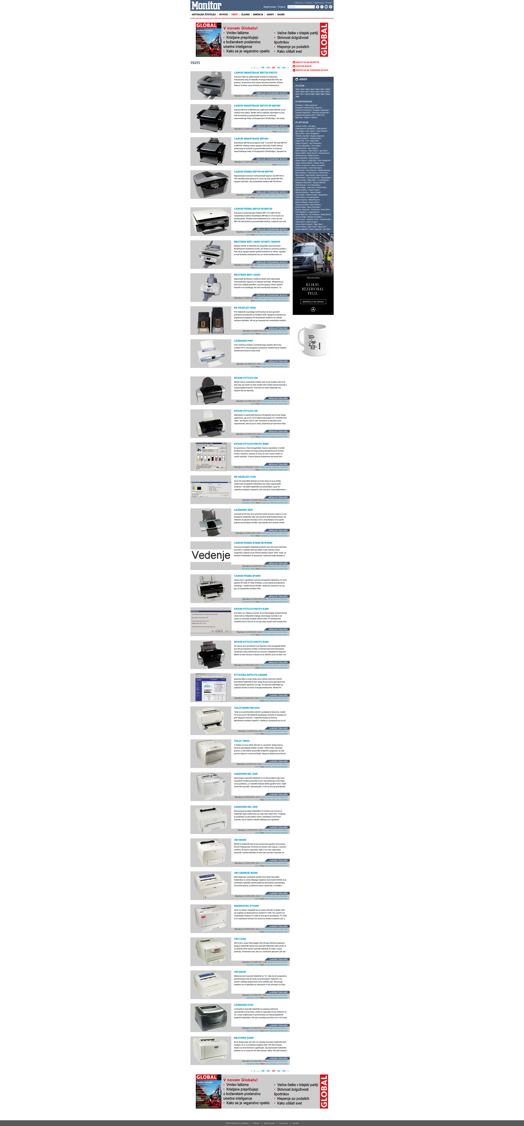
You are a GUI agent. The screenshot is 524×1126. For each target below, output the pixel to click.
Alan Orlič (311, 187)
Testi (234, 14)
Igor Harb (323, 150)
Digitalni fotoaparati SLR (305, 115)
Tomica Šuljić (300, 217)
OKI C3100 (240, 938)
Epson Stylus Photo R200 (251, 641)
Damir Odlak (300, 187)
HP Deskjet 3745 (245, 476)
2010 (307, 94)
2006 (328, 94)
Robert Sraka (300, 207)
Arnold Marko (268, 764)
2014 (322, 92)
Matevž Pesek (311, 195)
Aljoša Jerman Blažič (303, 163)
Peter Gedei (315, 146)
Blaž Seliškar (315, 204)
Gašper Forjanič (301, 143)
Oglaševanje (319, 3)
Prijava (281, 6)
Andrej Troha (325, 219)
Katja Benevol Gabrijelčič (305, 128)
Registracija (270, 6)
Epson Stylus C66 (246, 377)
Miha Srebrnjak (313, 207)
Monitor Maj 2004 (280, 96)
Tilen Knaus (313, 173)
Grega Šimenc (313, 212)
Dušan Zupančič (301, 229)
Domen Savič (313, 202)
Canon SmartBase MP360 (251, 138)
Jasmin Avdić (300, 126)
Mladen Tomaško (314, 217)
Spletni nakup (304, 66)
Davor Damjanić (312, 133)
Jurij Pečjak (300, 195)
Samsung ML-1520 (246, 806)
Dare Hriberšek (301, 158)
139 (268, 67)
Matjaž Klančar (265, 96)
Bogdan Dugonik (317, 136)
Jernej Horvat (323, 153)
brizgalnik (268, 197)
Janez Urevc (300, 222)
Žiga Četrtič (299, 133)
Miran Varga (312, 222)
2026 (297, 89)
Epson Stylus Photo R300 (251, 608)
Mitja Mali (312, 180)
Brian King (299, 170)
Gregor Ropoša (301, 200)
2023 (312, 89)
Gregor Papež (314, 190)
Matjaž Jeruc (319, 163)
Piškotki (309, 3)
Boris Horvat (312, 153)
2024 (307, 89)
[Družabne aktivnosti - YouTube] (326, 6)
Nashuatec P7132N (246, 905)
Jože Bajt (311, 126)
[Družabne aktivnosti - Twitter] (321, 6)
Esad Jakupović (324, 160)
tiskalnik (259, 197)
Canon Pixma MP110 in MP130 (253, 208)
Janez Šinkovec (301, 214)
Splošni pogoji (269, 1123)
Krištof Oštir (321, 187)
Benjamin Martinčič (303, 182)
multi (274, 197)
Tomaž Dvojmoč (301, 138)
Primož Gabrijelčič (302, 146)
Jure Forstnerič (315, 143)
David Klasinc (300, 173)
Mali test (298, 117)
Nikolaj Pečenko (301, 192)
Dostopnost (283, 1123)
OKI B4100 (240, 971)
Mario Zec (322, 227)
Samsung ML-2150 (246, 773)
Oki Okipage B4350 (246, 872)
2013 (328, 92)
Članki (245, 14)
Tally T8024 (241, 740)
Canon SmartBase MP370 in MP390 (257, 105)
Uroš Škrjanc (314, 214)
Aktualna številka (204, 14)
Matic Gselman (301, 150)
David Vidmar (300, 227)
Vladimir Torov (312, 219)
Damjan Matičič (319, 182)
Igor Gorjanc (312, 148)
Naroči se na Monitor (307, 62)
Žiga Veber (318, 224)
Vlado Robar (300, 197)
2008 (317, 94)
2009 (312, 94)
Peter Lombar (300, 180)
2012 (297, 94)
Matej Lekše (325, 177)
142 (283, 67)
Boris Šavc (325, 209)
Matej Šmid (325, 214)
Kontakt (329, 3)
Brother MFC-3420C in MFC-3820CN (257, 241)
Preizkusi (299, 105)
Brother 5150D (244, 1037)
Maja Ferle (314, 141)
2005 (297, 96)
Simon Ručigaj (301, 202)
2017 (307, 92)
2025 (302, 89)
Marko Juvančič (317, 165)
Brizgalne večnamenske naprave (272, 93)
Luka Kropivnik (313, 177)
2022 (317, 89)
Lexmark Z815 (243, 509)
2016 (312, 92)
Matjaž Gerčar (300, 148)
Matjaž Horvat (300, 155)
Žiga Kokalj (310, 175)
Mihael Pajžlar (301, 190)
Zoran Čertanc (321, 131)
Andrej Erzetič (315, 138)
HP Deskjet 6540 (245, 307)
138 (262, 67)
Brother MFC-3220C (247, 274)
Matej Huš (312, 160)
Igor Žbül (326, 229)
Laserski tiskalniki (279, 695)
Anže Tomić (300, 219)
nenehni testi (282, 98)
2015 (317, 92)
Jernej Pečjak (315, 192)
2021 (322, 89)
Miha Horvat (313, 155)
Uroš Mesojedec (314, 185)
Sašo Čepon (310, 131)
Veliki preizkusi (310, 105)
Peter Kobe (323, 173)
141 (278, 67)
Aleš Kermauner (315, 168)
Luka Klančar (311, 170)
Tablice (306, 117)
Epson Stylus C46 (246, 410)
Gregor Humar (300, 160)
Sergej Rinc (323, 195)
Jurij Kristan (300, 177)
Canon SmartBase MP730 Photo (255, 72)
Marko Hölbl (300, 153)
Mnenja (258, 14)
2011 (302, 94)
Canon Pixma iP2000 (247, 575)
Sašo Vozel (312, 227)
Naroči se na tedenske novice (312, 70)
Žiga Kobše (299, 175)
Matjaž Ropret (313, 200)
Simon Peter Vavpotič (303, 224)
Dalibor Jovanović (302, 165)
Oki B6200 (240, 839)
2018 (302, 92)
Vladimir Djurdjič (302, 136)
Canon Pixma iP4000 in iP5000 (253, 542)
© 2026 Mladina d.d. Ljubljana (236, 1123)
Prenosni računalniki (320, 112)
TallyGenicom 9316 (247, 707)
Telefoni (314, 117)
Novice (223, 14)
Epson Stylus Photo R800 (251, 443)
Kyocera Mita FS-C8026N (250, 674)
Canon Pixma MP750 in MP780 (253, 171)
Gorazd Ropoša (312, 197)
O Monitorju (298, 3)
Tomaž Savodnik (302, 204)
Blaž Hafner (313, 150)
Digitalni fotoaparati (303, 110)
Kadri (281, 14)
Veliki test (320, 115)
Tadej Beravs (321, 128)
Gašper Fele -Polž (302, 141)
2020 (328, 89)
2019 (297, 92)
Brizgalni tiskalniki (278, 328)
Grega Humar (314, 158)
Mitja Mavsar (300, 185)
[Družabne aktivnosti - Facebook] (317, 6)
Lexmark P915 (243, 340)
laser (267, 701)
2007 (322, 94)
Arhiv (270, 14)
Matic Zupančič (315, 229)
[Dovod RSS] (330, 6)
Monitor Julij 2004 (280, 467)
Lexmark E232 (243, 1004)
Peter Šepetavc (269, 731)
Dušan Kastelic (301, 168)
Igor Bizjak (299, 131)
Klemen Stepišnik (302, 209)
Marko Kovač (321, 175)
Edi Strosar (315, 209)
